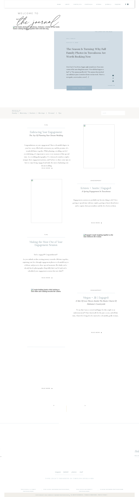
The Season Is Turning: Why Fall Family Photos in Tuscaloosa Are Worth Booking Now (86, 52)
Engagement (96, 180)
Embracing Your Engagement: (46, 133)
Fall (68, 38)
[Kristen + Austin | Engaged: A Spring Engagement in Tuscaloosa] (101, 223)
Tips (46, 125)
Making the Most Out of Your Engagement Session (46, 243)
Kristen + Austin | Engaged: (96, 189)
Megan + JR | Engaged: (96, 300)
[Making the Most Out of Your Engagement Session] (52, 278)
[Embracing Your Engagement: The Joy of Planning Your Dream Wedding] (52, 168)
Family (73, 38)
